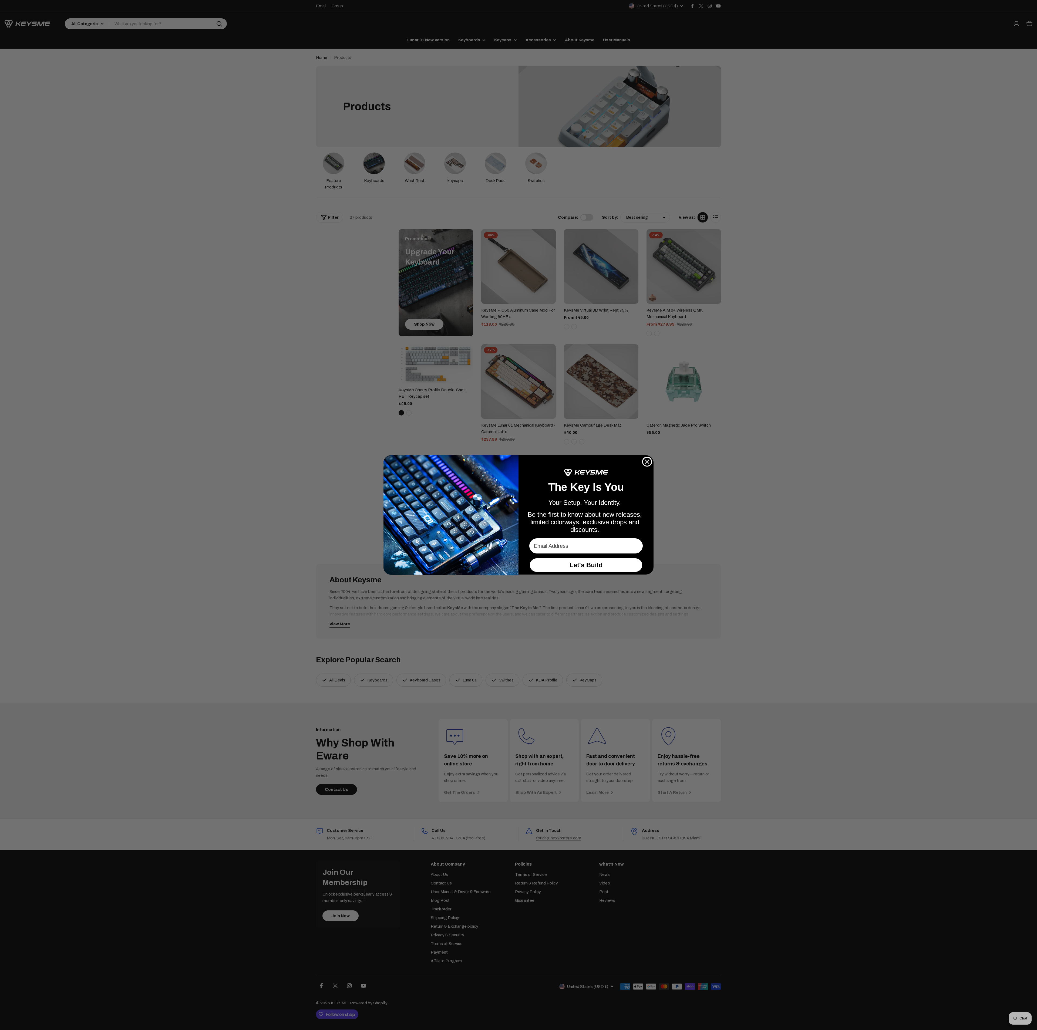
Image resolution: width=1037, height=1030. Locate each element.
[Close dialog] (647, 461)
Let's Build (586, 565)
